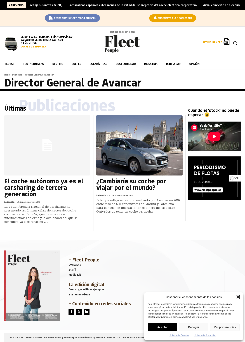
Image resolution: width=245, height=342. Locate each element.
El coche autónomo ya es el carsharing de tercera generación (43, 187)
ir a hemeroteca (79, 294)
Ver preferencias (225, 327)
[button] (238, 297)
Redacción (9, 202)
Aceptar (162, 327)
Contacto (75, 264)
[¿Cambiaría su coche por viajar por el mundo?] (139, 145)
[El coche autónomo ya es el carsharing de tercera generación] (47, 145)
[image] (12, 43)
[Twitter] (79, 312)
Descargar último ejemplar (86, 289)
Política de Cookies (179, 335)
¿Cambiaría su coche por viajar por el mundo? (131, 184)
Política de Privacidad (205, 335)
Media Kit (75, 274)
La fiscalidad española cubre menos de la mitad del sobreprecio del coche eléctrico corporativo (123, 5)
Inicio (7, 74)
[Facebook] (71, 312)
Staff (72, 269)
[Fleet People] (122, 44)
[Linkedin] (86, 312)
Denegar (193, 327)
